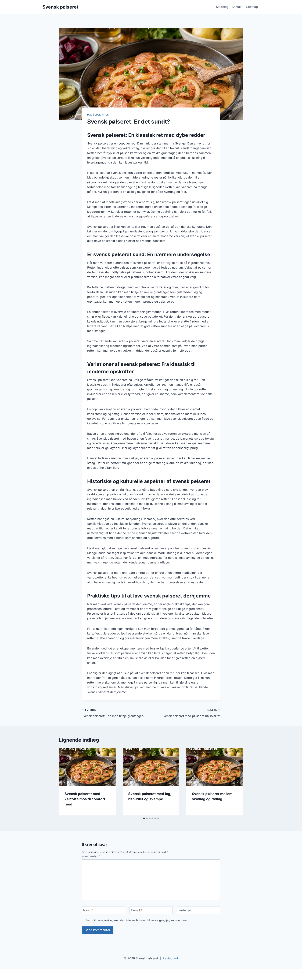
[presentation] (87, 766)
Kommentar (91, 856)
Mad (90, 114)
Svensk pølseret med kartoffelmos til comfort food (84, 799)
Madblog (222, 7)
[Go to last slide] (64, 781)
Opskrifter (102, 114)
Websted (185, 910)
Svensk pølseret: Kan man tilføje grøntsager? (113, 713)
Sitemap (252, 7)
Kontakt (237, 7)
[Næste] (237, 781)
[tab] (144, 818)
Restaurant (170, 958)
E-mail (136, 910)
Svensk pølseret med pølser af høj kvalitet (191, 713)
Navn (88, 910)
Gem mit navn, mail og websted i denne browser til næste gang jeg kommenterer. (136, 920)
